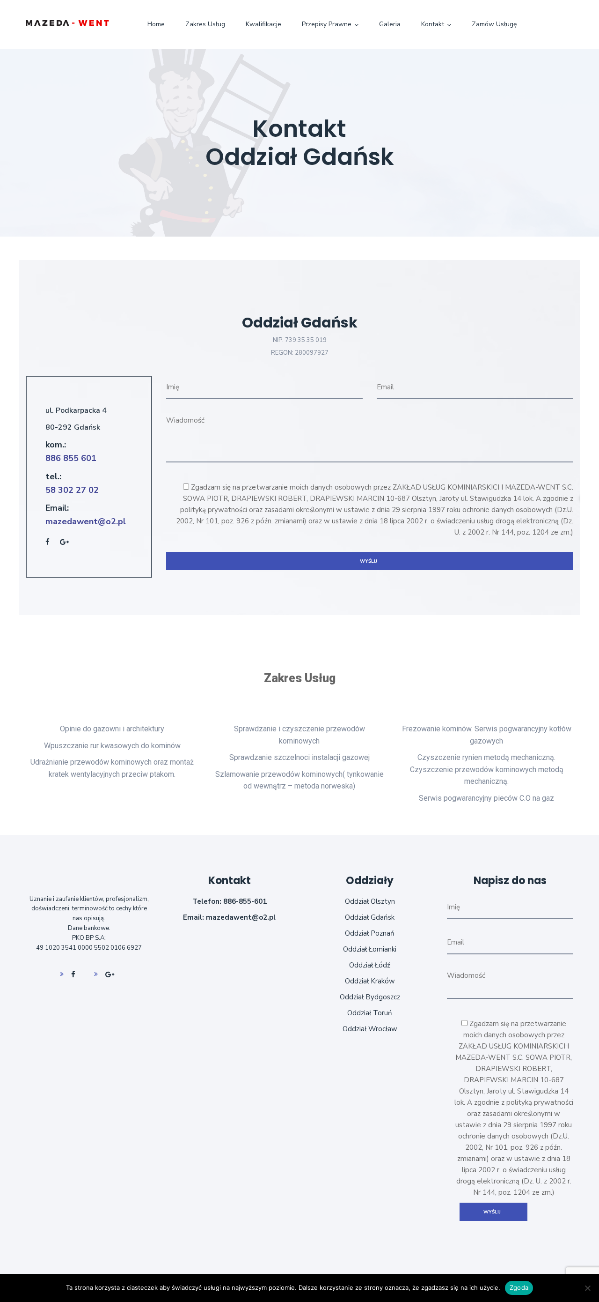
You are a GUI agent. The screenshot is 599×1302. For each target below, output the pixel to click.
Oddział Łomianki (369, 949)
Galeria (390, 24)
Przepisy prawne (326, 24)
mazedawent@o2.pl (85, 521)
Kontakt (432, 24)
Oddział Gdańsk (369, 917)
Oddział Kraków (370, 981)
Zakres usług (205, 24)
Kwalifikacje (263, 24)
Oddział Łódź (369, 965)
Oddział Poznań (369, 933)
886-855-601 (245, 901)
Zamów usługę (494, 24)
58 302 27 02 (72, 490)
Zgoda (519, 1287)
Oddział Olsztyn (370, 901)
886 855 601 (70, 458)
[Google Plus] (105, 974)
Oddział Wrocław (370, 1029)
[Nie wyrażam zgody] (587, 1288)
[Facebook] (70, 974)
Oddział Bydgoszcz (370, 997)
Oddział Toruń (369, 1013)
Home (156, 24)
